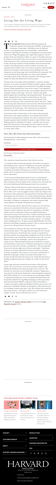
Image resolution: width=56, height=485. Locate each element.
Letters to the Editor (10, 411)
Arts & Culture (25, 411)
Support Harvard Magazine (14, 452)
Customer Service (10, 439)
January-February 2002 (19, 29)
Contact (6, 433)
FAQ (30, 448)
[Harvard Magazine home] (28, 5)
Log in (44, 7)
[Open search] (9, 7)
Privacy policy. (8, 155)
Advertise (33, 438)
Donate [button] (51, 7)
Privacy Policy (20, 474)
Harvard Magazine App (38, 443)
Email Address (7, 142)
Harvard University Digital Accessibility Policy (28, 477)
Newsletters (34, 433)
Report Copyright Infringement (25, 480)
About (5, 446)
